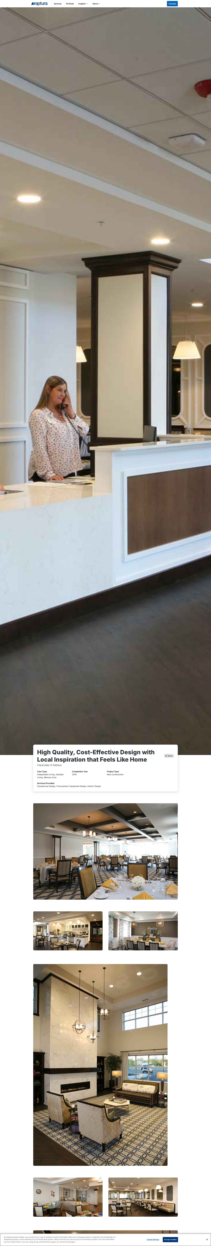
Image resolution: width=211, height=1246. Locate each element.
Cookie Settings (153, 1239)
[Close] (207, 1239)
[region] (105, 1240)
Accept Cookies (170, 1239)
